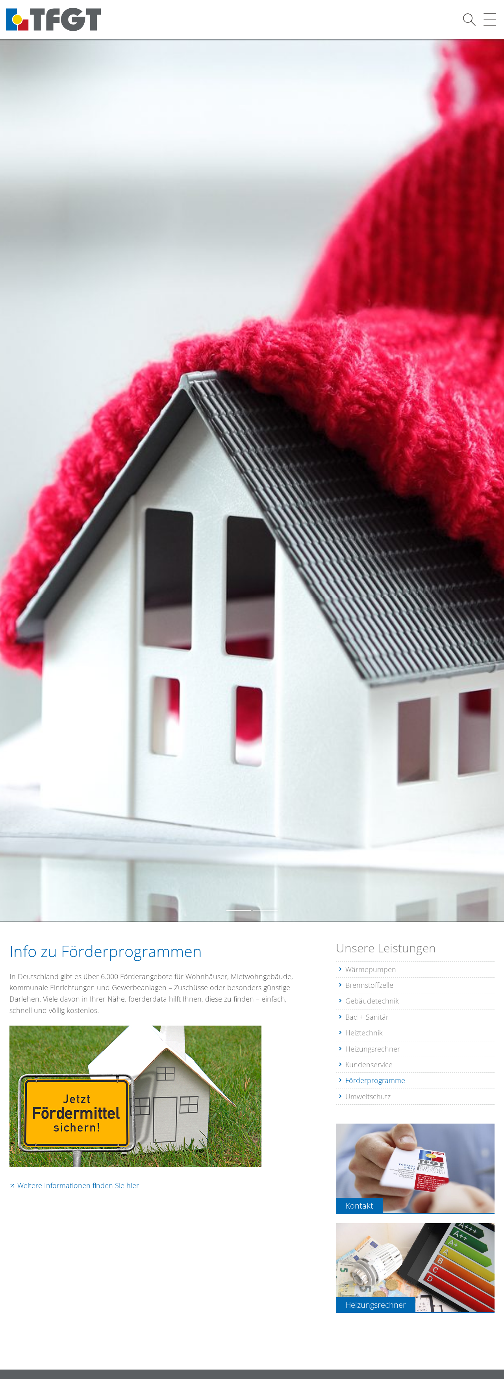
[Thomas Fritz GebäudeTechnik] (53, 19)
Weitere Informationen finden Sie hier (78, 1185)
